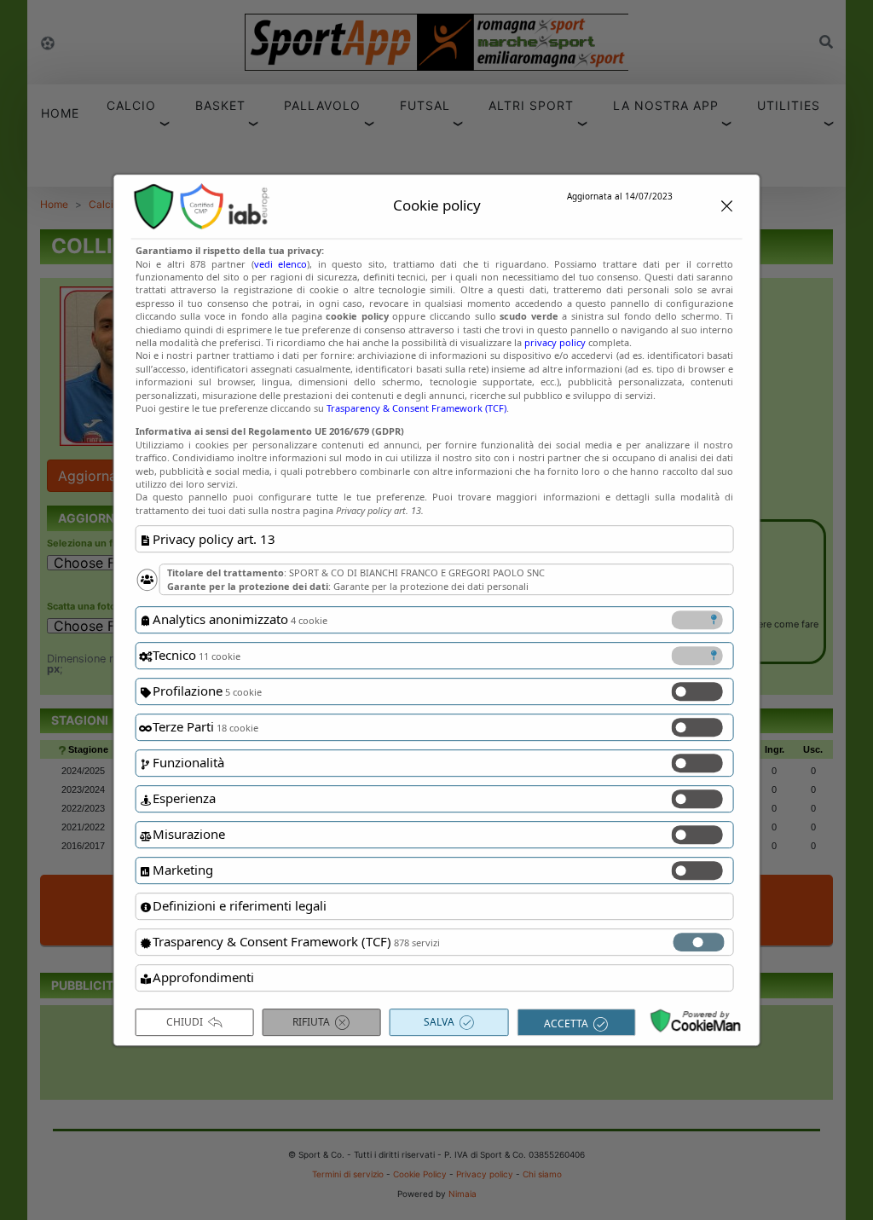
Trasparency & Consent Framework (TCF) (416, 408)
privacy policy (555, 342)
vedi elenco (281, 263)
